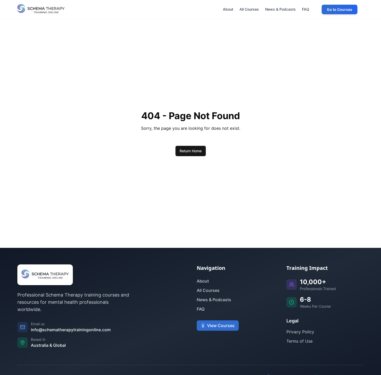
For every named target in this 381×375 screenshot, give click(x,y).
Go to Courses (339, 9)
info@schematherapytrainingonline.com (71, 329)
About (203, 281)
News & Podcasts (214, 299)
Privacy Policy (300, 331)
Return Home (191, 151)
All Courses (208, 290)
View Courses (221, 325)
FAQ (200, 309)
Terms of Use (299, 341)
